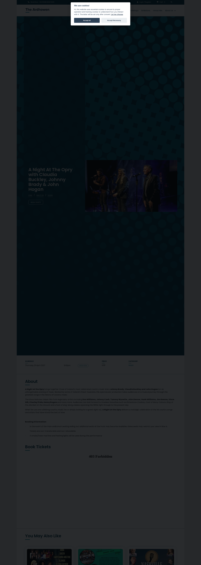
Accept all (86, 20)
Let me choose (117, 14)
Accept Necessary (114, 20)
